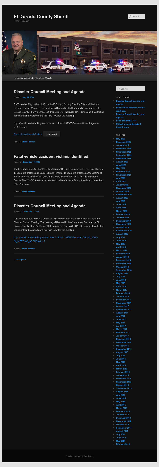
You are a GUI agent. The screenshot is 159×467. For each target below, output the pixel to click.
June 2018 (121, 279)
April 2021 (121, 181)
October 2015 (122, 384)
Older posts (20, 259)
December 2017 (123, 299)
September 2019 (124, 230)
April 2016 (121, 365)
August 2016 (122, 352)
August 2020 (122, 197)
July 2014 (120, 434)
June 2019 (121, 240)
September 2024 (124, 154)
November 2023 (123, 158)
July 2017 (120, 316)
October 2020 (122, 191)
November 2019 (123, 224)
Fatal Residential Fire (126, 120)
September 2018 (124, 270)
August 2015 (122, 391)
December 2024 (123, 148)
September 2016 (124, 348)
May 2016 (120, 361)
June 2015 (121, 398)
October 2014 (122, 424)
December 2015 (123, 378)
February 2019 (123, 253)
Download (52, 133)
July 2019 (120, 237)
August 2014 (122, 431)
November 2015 (123, 381)
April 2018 (121, 286)
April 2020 (121, 207)
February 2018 (123, 293)
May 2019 (120, 243)
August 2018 (122, 273)
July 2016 (120, 355)
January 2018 (122, 296)
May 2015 (120, 401)
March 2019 (121, 250)
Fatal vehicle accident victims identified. (51, 156)
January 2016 (122, 375)
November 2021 (123, 174)
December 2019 (123, 220)
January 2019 (122, 256)
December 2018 (123, 260)
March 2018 (121, 289)
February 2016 (123, 371)
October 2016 (122, 345)
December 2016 (123, 338)
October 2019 (122, 227)
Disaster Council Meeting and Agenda (50, 91)
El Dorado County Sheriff (41, 16)
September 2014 (124, 427)
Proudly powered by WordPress (79, 456)
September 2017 (124, 309)
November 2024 (123, 151)
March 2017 (121, 329)
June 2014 (121, 437)
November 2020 (123, 187)
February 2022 (123, 171)
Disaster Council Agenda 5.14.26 (28, 134)
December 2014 (123, 417)
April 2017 (121, 325)
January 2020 (122, 217)
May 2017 (120, 322)
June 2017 (121, 319)
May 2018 (120, 283)
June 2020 (121, 204)
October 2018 (122, 266)
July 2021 (120, 178)
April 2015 (121, 404)
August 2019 (122, 233)
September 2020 (124, 194)
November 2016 (123, 342)
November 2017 (123, 302)
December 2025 (123, 141)
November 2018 (123, 263)
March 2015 (121, 408)
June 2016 (121, 358)
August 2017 (122, 312)
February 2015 (123, 411)
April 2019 (121, 247)
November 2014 (123, 421)
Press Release (28, 141)
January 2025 (122, 145)
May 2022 (120, 168)
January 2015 (122, 414)
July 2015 (120, 394)
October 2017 (122, 306)
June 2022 (121, 164)
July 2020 (120, 201)
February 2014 (123, 444)
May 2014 (120, 440)
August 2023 (122, 161)
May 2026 (120, 138)
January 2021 (122, 184)
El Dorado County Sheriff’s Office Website (33, 77)
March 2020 (121, 210)
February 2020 (123, 214)
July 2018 (120, 276)
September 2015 (124, 388)
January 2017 (122, 335)
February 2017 (123, 332)
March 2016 (121, 368)
